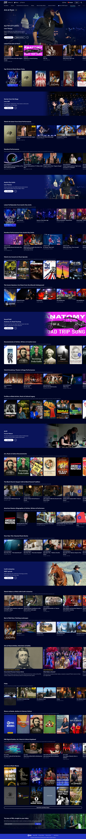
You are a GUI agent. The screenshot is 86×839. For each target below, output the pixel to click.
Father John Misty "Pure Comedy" (71, 247)
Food (79, 5)
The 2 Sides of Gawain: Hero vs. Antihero (70, 757)
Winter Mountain (61, 633)
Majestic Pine (40, 633)
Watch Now (9, 37)
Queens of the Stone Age (42, 220)
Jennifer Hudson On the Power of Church (31, 499)
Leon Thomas (8, 28)
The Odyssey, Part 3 (41, 699)
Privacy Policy (41, 835)
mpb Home (56, 835)
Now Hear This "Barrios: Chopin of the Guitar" (72, 553)
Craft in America (9, 569)
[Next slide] (84, 6)
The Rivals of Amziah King (23, 699)
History (32, 5)
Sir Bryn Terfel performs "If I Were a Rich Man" (33, 166)
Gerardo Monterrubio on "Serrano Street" (51, 609)
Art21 (5, 431)
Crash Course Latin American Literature (50, 754)
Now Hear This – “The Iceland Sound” (13, 552)
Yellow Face (66, 386)
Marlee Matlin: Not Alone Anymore (65, 523)
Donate (71, 2)
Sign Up (38, 823)
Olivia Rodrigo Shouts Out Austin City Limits (13, 248)
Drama (12, 5)
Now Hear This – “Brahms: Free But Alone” (51, 553)
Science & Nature (51, 5)
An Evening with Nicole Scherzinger (45, 137)
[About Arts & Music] (16, 10)
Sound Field (26, 56)
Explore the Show (20, 37)
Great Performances (8, 56)
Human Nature (8, 433)
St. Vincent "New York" (48, 247)
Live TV (11, 2)
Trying (58, 699)
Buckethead (39, 300)
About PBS (35, 835)
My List (23, 2)
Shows (17, 2)
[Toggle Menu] (27, 37)
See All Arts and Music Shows (43, 807)
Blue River (19, 633)
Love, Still (7, 101)
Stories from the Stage (11, 99)
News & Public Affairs (41, 5)
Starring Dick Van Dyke (22, 523)
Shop (65, 2)
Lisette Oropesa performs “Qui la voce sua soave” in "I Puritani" (72, 166)
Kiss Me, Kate (27, 386)
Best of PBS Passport (63, 5)
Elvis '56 (44, 56)
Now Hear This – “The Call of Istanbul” (33, 552)
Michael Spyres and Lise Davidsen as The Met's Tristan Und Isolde (13, 166)
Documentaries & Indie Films (22, 5)
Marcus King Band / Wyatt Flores (64, 220)
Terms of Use (48, 835)
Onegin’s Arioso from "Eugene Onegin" (52, 166)
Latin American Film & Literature (51, 756)
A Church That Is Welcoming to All (12, 498)
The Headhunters (61, 300)
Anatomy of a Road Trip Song (30, 58)
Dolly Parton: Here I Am (67, 56)
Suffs (5, 386)
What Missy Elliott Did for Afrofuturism (33, 756)
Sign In (77, 2)
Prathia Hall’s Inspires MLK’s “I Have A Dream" (72, 499)
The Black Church (7, 497)
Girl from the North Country (50, 386)
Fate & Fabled (6, 754)
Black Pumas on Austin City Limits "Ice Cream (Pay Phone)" (33, 248)
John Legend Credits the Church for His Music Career (52, 499)
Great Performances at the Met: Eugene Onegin (13, 59)
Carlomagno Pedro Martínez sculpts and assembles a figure (13, 609)
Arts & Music (72, 5)
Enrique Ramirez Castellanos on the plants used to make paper (32, 609)
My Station (6, 5)
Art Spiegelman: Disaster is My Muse (45, 523)
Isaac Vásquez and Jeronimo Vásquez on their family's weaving (72, 609)
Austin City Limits (9, 182)
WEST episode (8, 571)
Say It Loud (26, 754)
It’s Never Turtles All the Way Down (12, 756)
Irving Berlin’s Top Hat (62, 137)
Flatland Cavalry (20, 300)
